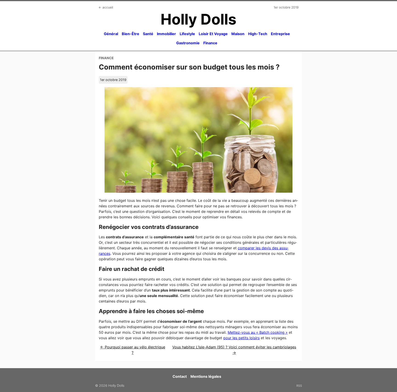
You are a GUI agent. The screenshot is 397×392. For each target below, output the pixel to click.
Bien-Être (130, 33)
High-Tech (257, 33)
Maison (237, 33)
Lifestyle (187, 33)
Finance (210, 43)
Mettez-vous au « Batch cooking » (258, 332)
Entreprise (280, 33)
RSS (299, 385)
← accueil (106, 7)
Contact (180, 376)
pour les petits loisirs (241, 338)
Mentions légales (205, 376)
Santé (148, 33)
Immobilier (166, 33)
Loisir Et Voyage (213, 33)
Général (111, 33)
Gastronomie (188, 43)
